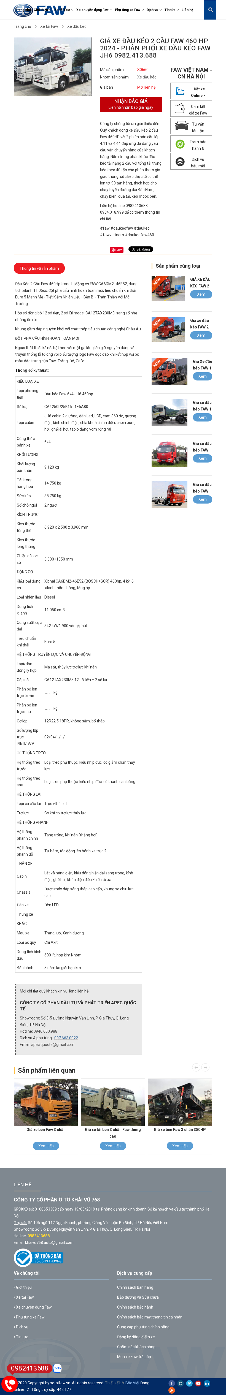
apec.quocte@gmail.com (52, 1044)
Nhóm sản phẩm (114, 77)
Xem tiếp (201, 295)
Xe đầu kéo (77, 26)
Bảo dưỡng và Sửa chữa (138, 1297)
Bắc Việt (132, 1383)
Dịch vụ (152, 10)
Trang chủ (23, 10)
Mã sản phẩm (112, 69)
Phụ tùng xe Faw (127, 10)
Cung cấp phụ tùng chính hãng (143, 1327)
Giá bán (106, 87)
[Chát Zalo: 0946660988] (57, 1368)
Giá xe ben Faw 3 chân (46, 1129)
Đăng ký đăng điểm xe (136, 1337)
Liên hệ (187, 10)
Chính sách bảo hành (135, 1307)
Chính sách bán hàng (135, 1287)
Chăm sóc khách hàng (136, 1347)
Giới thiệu (41, 10)
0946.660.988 (45, 1031)
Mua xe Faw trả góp (134, 1357)
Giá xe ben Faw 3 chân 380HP (180, 1129)
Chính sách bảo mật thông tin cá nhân (149, 1317)
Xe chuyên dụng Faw (92, 10)
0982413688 (39, 1236)
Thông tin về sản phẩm (39, 268)
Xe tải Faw (62, 10)
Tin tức (170, 10)
